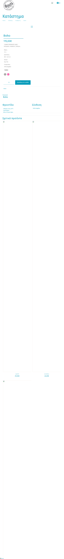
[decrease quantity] (5, 82)
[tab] (32, 95)
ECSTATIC (46, 374)
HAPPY (17, 374)
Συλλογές (10, 20)
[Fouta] (9, 5)
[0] (58, 3)
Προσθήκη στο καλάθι (23, 82)
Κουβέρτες (18, 20)
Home (3, 20)
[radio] (5, 74)
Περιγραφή (5, 95)
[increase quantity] (12, 82)
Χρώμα (6, 70)
